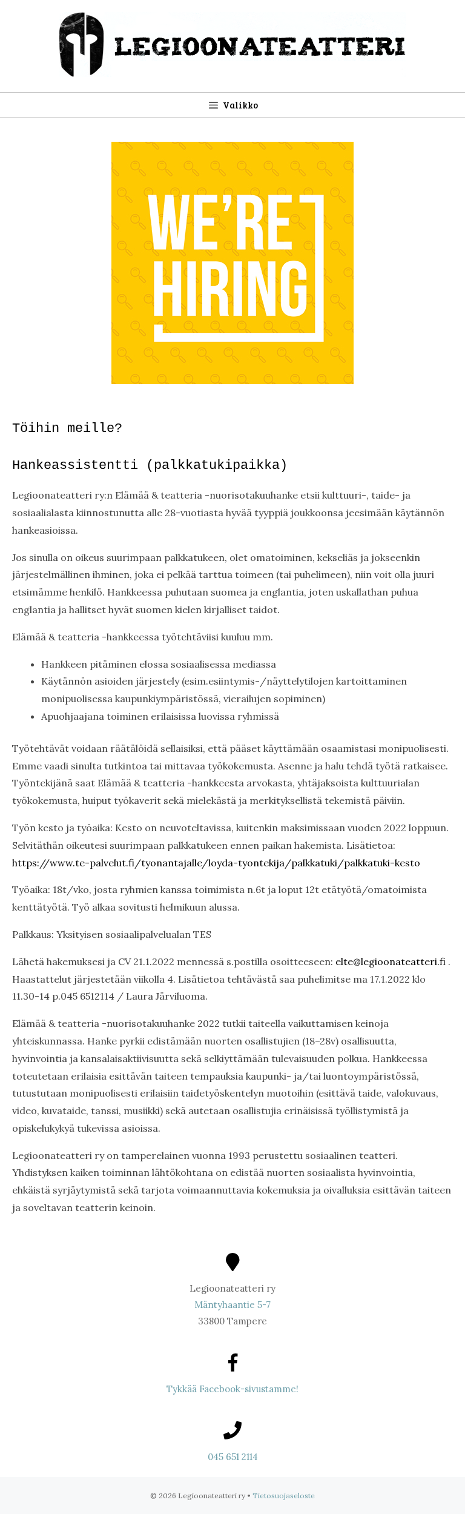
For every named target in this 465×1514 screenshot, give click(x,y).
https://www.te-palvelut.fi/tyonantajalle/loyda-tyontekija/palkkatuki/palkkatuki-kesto (216, 863)
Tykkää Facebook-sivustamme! (232, 1389)
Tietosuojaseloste (283, 1495)
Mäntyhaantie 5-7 (232, 1304)
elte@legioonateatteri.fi (390, 961)
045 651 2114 (233, 1457)
